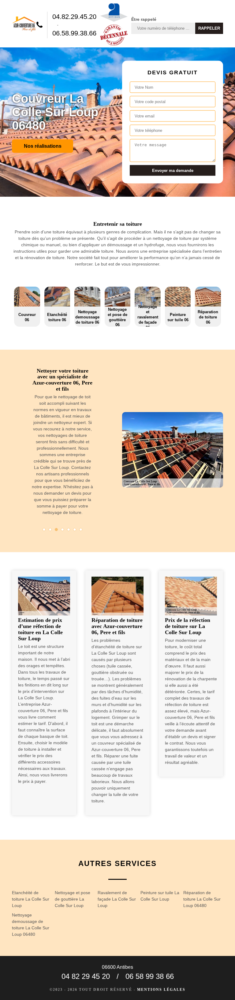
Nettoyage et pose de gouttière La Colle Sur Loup (72, 899)
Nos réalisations (43, 145)
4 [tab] (62, 529)
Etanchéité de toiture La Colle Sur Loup (30, 899)
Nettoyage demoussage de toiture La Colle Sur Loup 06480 (30, 925)
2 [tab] (50, 529)
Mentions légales (161, 989)
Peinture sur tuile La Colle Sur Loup (159, 895)
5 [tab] (68, 529)
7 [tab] (80, 529)
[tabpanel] (62, 444)
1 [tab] (44, 529)
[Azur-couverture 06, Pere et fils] (24, 25)
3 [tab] (56, 529)
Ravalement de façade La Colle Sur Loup (117, 899)
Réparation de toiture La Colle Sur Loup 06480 (202, 899)
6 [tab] (74, 529)
